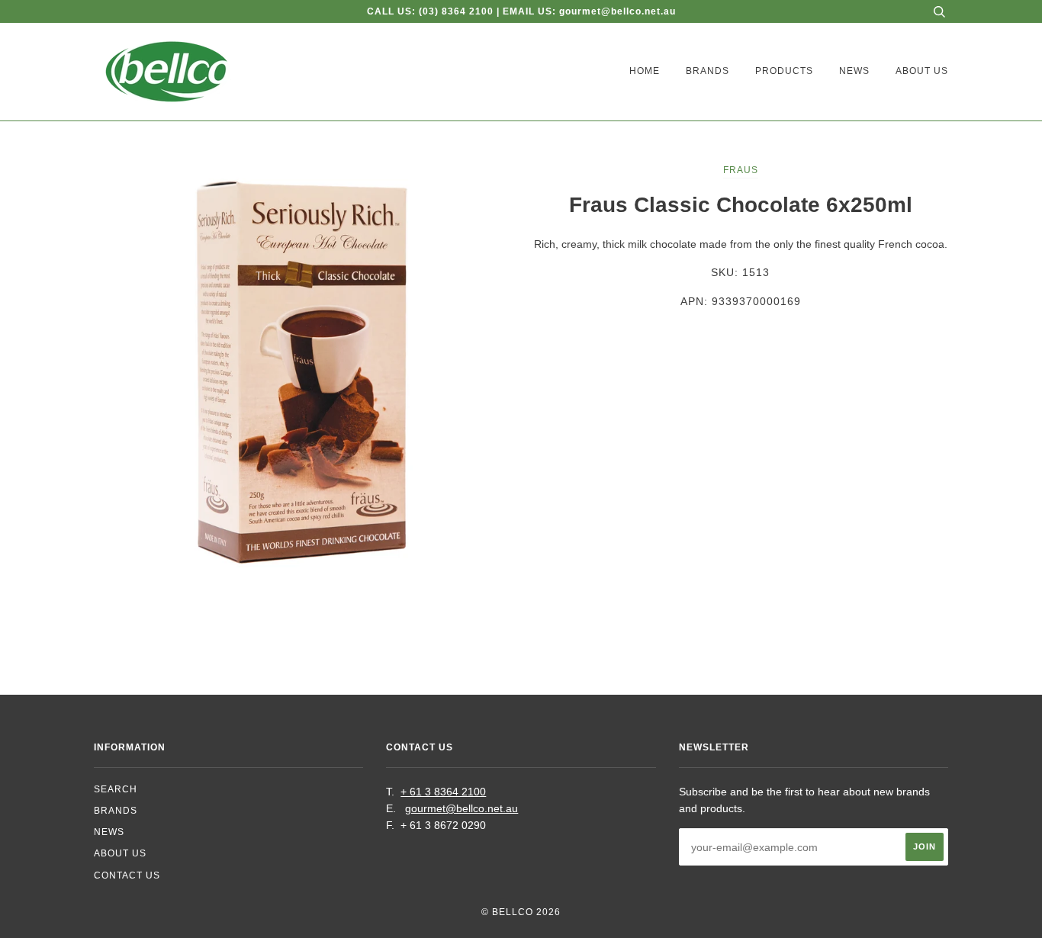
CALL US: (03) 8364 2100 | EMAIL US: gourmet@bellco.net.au (521, 11)
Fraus (740, 170)
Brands (707, 71)
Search (115, 789)
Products (784, 71)
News (854, 71)
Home (644, 71)
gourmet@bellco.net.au (461, 808)
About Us (922, 71)
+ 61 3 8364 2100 (443, 791)
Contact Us (127, 875)
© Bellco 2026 (521, 912)
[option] (302, 369)
